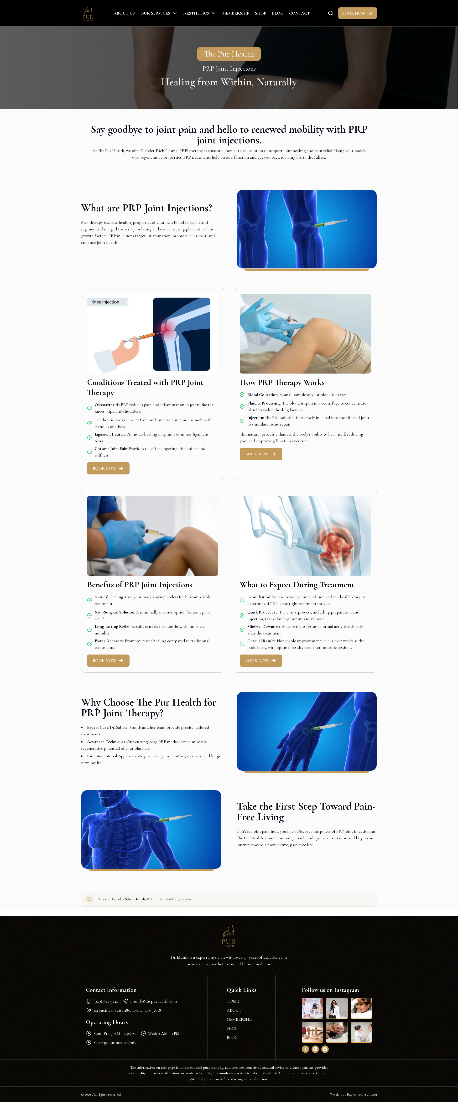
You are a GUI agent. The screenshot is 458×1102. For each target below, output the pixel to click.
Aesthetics (196, 13)
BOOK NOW (353, 13)
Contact (299, 13)
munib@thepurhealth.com (153, 1001)
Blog (277, 13)
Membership (235, 13)
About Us (124, 13)
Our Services (155, 13)
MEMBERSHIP (240, 1019)
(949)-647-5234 (106, 1001)
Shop (260, 13)
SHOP (232, 1028)
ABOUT (234, 1010)
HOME (233, 1001)
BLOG (232, 1037)
